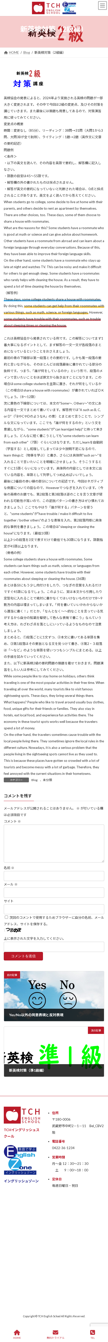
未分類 (47, 780)
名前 (9, 868)
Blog (34, 780)
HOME (17, 1337)
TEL (93, 1337)
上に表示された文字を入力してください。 (35, 938)
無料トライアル (55, 1337)
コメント (12, 821)
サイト (9, 901)
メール (11, 885)
